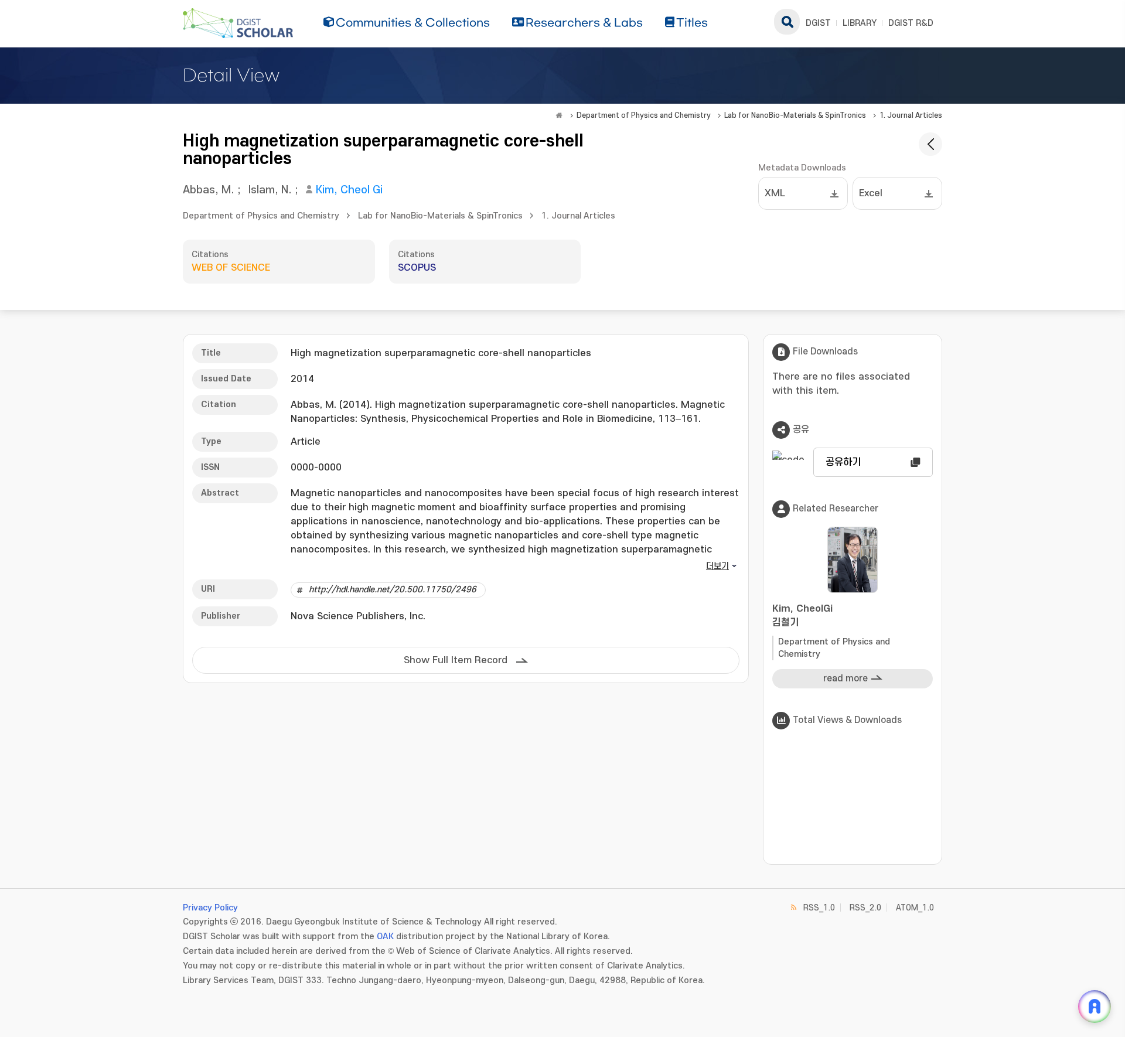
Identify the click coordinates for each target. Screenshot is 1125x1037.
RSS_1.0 (819, 907)
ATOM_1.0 (915, 907)
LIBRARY (860, 23)
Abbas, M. (208, 190)
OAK (385, 937)
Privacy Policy (210, 908)
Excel (870, 193)
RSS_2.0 (865, 907)
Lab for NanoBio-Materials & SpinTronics (795, 115)
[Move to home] (559, 115)
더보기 (717, 566)
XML (775, 193)
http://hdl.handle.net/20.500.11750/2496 (392, 590)
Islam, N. (270, 190)
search (787, 22)
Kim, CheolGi (802, 615)
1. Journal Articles (910, 115)
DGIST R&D (910, 23)
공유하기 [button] (843, 462)
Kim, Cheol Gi (349, 190)
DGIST (818, 23)
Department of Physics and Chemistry (644, 115)
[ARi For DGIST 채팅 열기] (1094, 1006)
